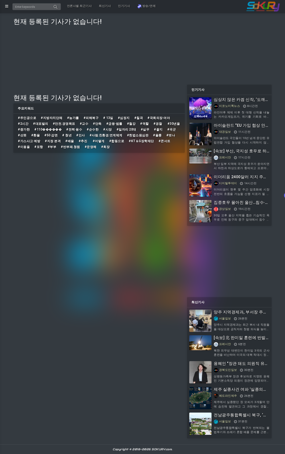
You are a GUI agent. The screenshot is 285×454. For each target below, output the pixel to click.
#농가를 (73, 118)
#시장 (107, 129)
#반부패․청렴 (70, 147)
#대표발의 (40, 123)
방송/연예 (149, 6)
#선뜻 (22, 135)
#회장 (105, 147)
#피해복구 (91, 118)
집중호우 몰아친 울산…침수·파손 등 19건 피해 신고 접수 (241, 205)
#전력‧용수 (74, 129)
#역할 (144, 123)
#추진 (83, 141)
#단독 (97, 123)
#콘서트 (165, 141)
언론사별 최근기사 (79, 6)
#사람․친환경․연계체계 (106, 135)
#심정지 (124, 118)
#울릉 (157, 135)
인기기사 (124, 6)
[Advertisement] (99, 58)
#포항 (38, 147)
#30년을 (173, 123)
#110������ (48, 129)
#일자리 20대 (126, 129)
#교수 (84, 123)
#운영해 (91, 147)
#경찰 (158, 123)
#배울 (69, 141)
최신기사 (105, 6)
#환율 (35, 135)
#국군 (171, 129)
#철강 (131, 123)
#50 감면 (51, 135)
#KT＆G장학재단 (141, 141)
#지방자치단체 (52, 118)
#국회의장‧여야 (158, 118)
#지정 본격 (53, 141)
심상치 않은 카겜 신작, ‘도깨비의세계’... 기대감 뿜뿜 (241, 102)
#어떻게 (99, 141)
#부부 (52, 147)
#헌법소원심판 (138, 135)
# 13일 (108, 118)
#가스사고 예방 (29, 141)
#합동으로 (116, 141)
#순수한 (93, 129)
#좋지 (158, 129)
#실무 (145, 129)
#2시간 (23, 123)
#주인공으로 (27, 118)
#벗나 (170, 135)
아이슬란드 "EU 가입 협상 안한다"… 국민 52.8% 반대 (241, 128)
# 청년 (67, 135)
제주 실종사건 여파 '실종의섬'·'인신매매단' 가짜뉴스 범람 (241, 392)
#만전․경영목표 (64, 123)
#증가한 (24, 129)
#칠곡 (138, 118)
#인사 (80, 135)
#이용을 (24, 147)
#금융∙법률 (114, 123)
